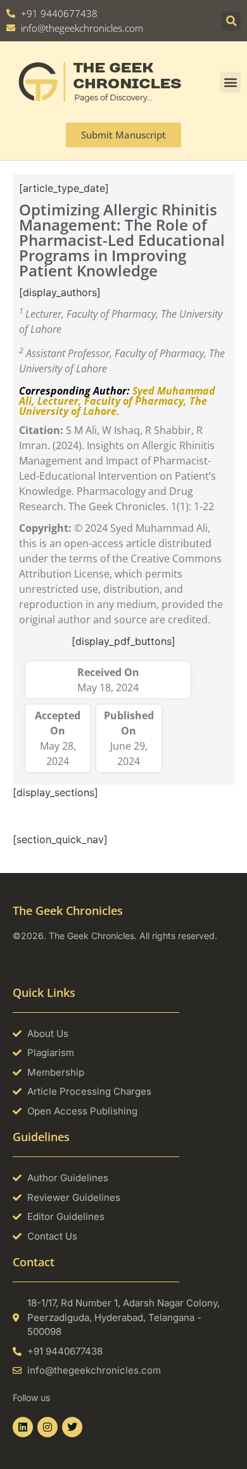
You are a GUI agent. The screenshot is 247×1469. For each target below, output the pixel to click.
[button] (231, 20)
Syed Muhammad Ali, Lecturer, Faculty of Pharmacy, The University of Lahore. (117, 401)
